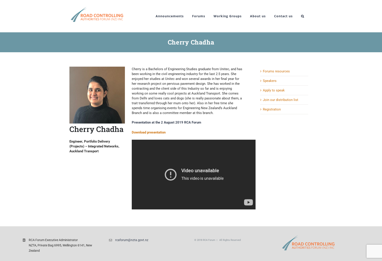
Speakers (270, 81)
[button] (302, 16)
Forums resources (276, 71)
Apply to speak (274, 90)
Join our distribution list (280, 100)
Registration (272, 109)
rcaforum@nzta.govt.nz (131, 240)
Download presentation (149, 132)
